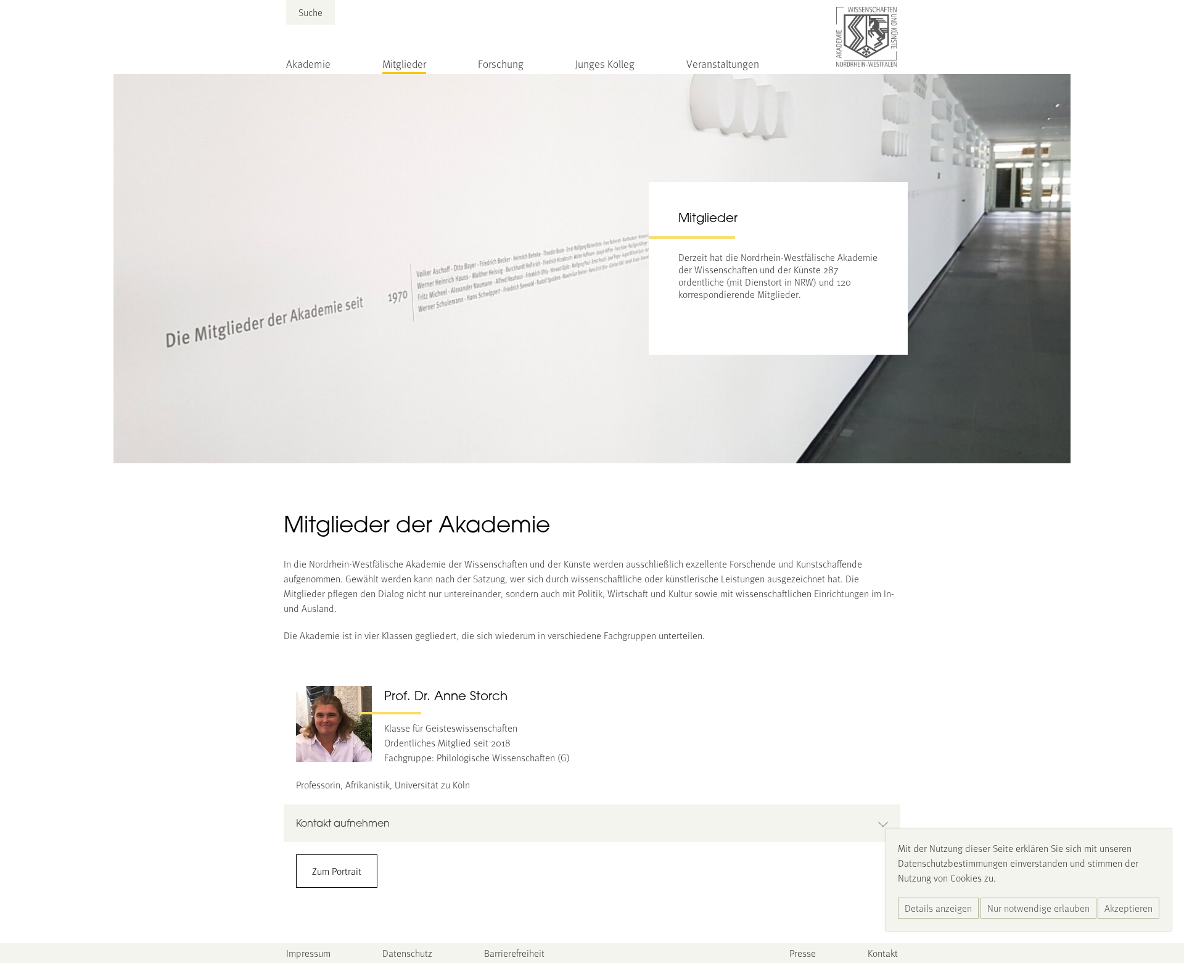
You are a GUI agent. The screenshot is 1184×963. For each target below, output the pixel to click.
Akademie (308, 63)
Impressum (308, 952)
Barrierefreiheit (514, 952)
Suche (310, 12)
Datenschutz (407, 952)
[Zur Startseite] (867, 37)
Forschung (501, 63)
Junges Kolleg (605, 63)
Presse (802, 952)
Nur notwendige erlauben (1038, 907)
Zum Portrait (336, 870)
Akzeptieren (1128, 907)
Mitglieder (404, 63)
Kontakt (883, 952)
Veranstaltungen (722, 63)
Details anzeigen (938, 907)
